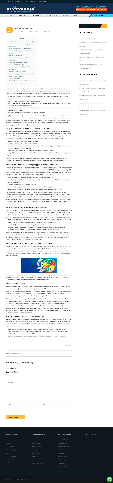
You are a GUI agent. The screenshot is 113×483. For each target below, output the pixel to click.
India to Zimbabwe (63, 466)
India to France (36, 460)
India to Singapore (63, 460)
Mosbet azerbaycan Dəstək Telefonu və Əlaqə (22, 74)
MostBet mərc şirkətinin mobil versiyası (20, 48)
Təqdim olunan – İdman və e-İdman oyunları (21, 41)
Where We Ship (52, 15)
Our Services (36, 15)
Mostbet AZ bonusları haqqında (18, 83)
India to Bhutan (36, 446)
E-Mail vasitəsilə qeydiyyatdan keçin (19, 57)
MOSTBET (12, 60)
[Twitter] (100, 1)
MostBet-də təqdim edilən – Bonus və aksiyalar (22, 80)
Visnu (81, 80)
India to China (36, 450)
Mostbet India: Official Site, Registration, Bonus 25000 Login (92, 44)
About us (22, 15)
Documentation (12, 456)
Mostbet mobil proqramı (15, 55)
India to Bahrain (36, 440)
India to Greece (62, 443)
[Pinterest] (104, 1)
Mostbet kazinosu (33, 31)
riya (80, 110)
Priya (80, 88)
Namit (81, 103)
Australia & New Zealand (65, 440)
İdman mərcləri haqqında (16, 76)
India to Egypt (36, 453)
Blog (75, 15)
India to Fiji (35, 456)
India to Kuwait (62, 450)
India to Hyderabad (63, 446)
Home (11, 15)
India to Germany (37, 463)
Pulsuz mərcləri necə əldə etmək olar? (20, 62)
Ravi (80, 95)
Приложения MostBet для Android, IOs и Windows (91, 59)
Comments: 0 (46, 31)
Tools (65, 15)
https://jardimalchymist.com (31, 125)
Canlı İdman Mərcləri (15, 78)
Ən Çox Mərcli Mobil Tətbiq (16, 64)
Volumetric (11, 460)
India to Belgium (36, 443)
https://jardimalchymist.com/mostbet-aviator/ (24, 306)
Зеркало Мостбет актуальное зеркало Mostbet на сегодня (90, 66)
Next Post (68, 345)
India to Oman (62, 453)
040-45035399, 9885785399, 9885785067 (36, 1)
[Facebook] (102, 1)
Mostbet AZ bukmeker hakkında (18, 71)
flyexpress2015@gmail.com (14, 1)
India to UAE (61, 463)
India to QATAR (62, 456)
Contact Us (99, 15)
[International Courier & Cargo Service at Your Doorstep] (20, 8)
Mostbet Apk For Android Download (89, 38)
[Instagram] (106, 1)
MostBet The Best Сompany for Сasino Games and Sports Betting (93, 51)
